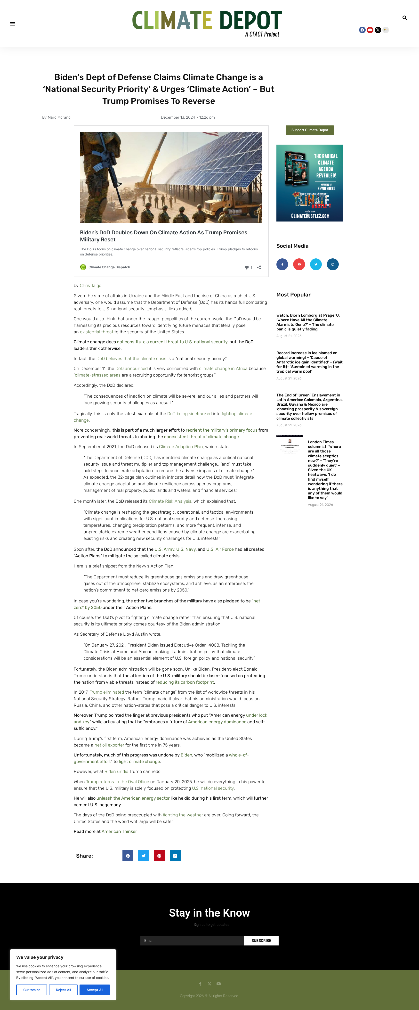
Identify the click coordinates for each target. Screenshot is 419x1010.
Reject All (63, 990)
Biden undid (116, 771)
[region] (63, 974)
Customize (31, 990)
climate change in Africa (223, 368)
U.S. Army (164, 549)
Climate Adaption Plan (181, 446)
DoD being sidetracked (189, 413)
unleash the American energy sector (133, 798)
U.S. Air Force (220, 549)
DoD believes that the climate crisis (131, 358)
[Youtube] (370, 30)
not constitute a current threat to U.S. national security (172, 342)
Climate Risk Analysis (170, 501)
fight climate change (139, 761)
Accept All (95, 990)
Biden (186, 755)
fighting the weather (183, 815)
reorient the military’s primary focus (222, 430)
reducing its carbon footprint (185, 682)
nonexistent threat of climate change (201, 436)
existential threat (96, 332)
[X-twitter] (378, 30)
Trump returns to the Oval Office (117, 781)
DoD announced (131, 368)
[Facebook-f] (282, 264)
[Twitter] (316, 264)
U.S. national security (213, 788)
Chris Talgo (90, 285)
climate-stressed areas (98, 375)
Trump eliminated (107, 692)
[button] (12, 23)
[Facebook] (362, 30)
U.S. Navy (186, 549)
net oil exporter (109, 745)
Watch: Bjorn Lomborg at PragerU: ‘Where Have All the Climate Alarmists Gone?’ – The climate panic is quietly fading (308, 322)
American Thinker (119, 831)
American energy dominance (217, 721)
